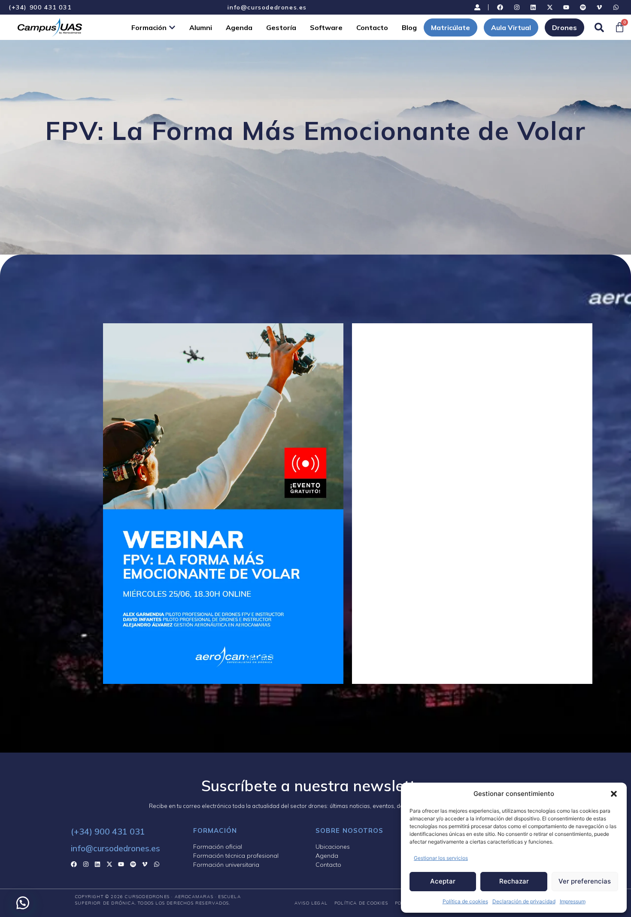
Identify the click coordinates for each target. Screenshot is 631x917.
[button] (614, 793)
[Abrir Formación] (172, 27)
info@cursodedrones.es (267, 7)
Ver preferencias (584, 881)
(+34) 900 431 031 (40, 7)
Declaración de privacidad (523, 901)
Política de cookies (465, 901)
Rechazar (514, 881)
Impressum (572, 901)
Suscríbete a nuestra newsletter (315, 785)
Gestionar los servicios (441, 858)
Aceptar (442, 881)
